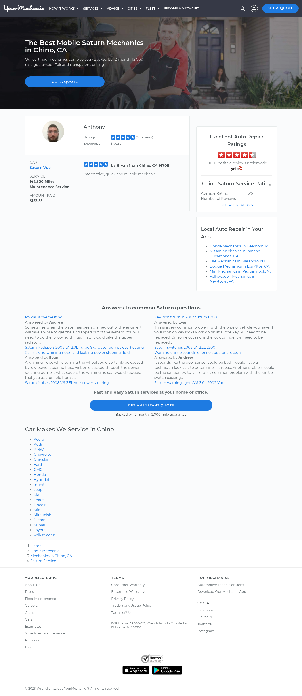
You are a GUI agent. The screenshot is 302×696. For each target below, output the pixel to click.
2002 (211, 383)
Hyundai (41, 480)
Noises (44, 383)
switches (175, 347)
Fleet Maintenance (40, 599)
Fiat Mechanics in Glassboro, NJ (237, 261)
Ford (38, 464)
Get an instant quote (151, 405)
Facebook (205, 610)
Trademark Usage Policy (131, 605)
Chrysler (41, 459)
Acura (39, 439)
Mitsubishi (43, 515)
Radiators (46, 347)
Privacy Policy (122, 599)
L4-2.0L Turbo (77, 347)
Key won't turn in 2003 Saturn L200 (185, 317)
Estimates (33, 626)
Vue (77, 383)
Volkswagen (44, 535)
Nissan (40, 520)
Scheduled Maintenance (45, 633)
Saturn (31, 347)
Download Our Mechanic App (221, 591)
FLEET (150, 9)
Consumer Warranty (128, 585)
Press (29, 591)
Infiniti (40, 485)
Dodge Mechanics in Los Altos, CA (239, 266)
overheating (133, 347)
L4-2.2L (199, 347)
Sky (93, 347)
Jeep (38, 490)
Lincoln (40, 505)
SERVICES (91, 9)
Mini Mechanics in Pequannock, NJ (240, 271)
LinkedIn (204, 617)
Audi (38, 444)
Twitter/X (204, 624)
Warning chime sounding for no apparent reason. (197, 352)
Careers (31, 605)
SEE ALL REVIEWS (236, 205)
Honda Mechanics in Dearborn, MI (240, 246)
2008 (60, 347)
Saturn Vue (40, 168)
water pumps (109, 347)
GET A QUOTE (280, 8)
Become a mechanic (181, 8)
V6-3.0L (199, 383)
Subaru (40, 525)
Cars (28, 619)
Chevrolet (42, 454)
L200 (210, 347)
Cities (132, 9)
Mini (37, 510)
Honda (40, 475)
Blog (28, 647)
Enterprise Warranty (128, 591)
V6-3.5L (66, 383)
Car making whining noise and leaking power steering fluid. (77, 352)
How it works (62, 9)
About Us (32, 585)
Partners (32, 640)
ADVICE (113, 9)
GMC (38, 470)
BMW (39, 449)
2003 (188, 347)
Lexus (39, 500)
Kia (36, 495)
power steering (95, 383)
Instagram (206, 631)
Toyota (40, 530)
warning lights (180, 383)
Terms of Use (121, 612)
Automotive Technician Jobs (220, 585)
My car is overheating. (44, 317)
